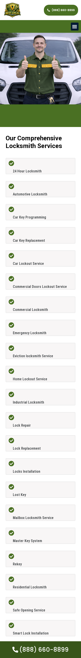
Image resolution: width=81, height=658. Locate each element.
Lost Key (19, 495)
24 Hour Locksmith (27, 171)
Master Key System (27, 541)
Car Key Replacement (29, 240)
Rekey (17, 564)
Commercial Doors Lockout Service (40, 286)
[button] (75, 27)
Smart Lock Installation (31, 633)
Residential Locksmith (30, 587)
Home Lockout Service (30, 379)
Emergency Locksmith (29, 333)
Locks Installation (26, 471)
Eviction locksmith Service (33, 356)
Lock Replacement (27, 448)
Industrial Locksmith (28, 402)
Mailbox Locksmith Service (33, 518)
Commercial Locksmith (30, 310)
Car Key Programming (29, 217)
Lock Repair (22, 425)
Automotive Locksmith (30, 194)
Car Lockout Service (28, 263)
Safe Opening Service (29, 610)
